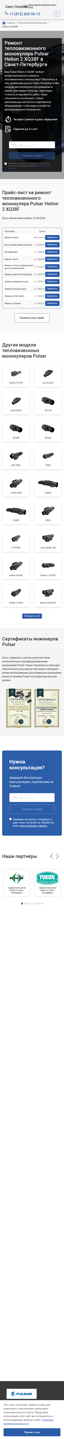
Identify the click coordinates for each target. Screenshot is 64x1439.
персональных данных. (34, 825)
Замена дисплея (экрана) (18, 274)
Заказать (52, 237)
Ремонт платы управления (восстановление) (18, 267)
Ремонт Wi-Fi (11, 259)
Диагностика (11, 237)
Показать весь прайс (32, 317)
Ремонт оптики (12, 303)
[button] (51, 856)
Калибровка (11, 252)
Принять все (32, 1432)
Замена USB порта (14, 296)
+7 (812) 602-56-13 (25, 14)
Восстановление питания (18, 244)
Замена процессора (15, 289)
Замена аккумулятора (16, 281)
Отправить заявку (32, 155)
